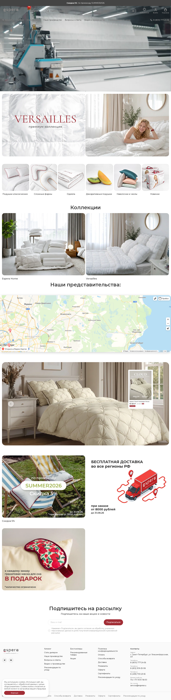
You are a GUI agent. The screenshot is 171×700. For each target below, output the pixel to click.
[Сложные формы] (43, 177)
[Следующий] (160, 404)
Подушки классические (15, 194)
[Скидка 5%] (43, 486)
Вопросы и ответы (73, 20)
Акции (73, 658)
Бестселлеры (76, 649)
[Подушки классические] (15, 177)
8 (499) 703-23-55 (137, 674)
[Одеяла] (71, 177)
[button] (144, 11)
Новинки (155, 194)
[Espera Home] (43, 244)
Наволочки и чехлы (127, 194)
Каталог (34, 11)
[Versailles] (127, 244)
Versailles (91, 278)
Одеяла (71, 194)
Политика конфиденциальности (108, 650)
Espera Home (10, 278)
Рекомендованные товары (78, 653)
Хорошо (14, 693)
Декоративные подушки (99, 194)
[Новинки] (155, 177)
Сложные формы (43, 194)
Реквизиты (103, 666)
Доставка (102, 662)
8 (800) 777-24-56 (138, 662)
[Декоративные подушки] (99, 177)
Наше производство (52, 20)
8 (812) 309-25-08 (138, 668)
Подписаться (113, 622)
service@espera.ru (138, 685)
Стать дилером (33, 20)
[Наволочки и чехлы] (127, 177)
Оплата (101, 655)
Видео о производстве (94, 20)
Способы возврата (106, 658)
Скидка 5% (8, 521)
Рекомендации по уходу (119, 20)
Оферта (101, 670)
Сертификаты (104, 673)
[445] (127, 125)
